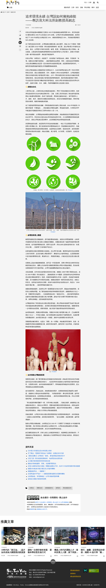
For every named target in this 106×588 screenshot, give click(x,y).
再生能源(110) (67, 488)
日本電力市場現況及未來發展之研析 (40, 451)
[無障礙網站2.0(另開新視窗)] (94, 571)
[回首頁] (13, 2)
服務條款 (73, 573)
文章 (72, 7)
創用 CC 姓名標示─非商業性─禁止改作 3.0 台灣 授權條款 (52, 502)
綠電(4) (58, 488)
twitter (20, 35)
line (20, 39)
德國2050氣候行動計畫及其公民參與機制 (41, 468)
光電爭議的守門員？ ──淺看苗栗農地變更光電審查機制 (46, 474)
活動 (81, 7)
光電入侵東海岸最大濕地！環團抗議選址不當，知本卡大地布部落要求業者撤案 (54, 466)
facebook (20, 31)
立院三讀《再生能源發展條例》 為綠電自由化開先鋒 (45, 458)
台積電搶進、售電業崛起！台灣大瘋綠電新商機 (43, 476)
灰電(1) (32, 488)
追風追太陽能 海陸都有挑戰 (37, 479)
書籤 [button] (20, 49)
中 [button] (20, 42)
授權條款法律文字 (41, 509)
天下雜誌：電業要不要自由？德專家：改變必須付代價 (46, 453)
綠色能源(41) (49, 488)
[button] (97, 2)
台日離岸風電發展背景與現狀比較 (39, 461)
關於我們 (67, 7)
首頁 (3, 12)
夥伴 (93, 7)
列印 (20, 46)
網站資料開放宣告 (75, 576)
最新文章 (13, 12)
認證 (97, 7)
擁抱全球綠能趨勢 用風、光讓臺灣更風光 (42, 463)
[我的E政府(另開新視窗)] (85, 571)
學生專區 (87, 7)
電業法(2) (39, 488)
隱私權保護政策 (75, 570)
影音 (77, 7)
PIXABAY (70, 190)
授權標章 (32, 509)
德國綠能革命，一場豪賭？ (37, 471)
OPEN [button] (53, 561)
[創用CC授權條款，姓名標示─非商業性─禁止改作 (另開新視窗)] (33, 497)
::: (83, 2)
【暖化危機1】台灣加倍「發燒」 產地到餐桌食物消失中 (46, 456)
